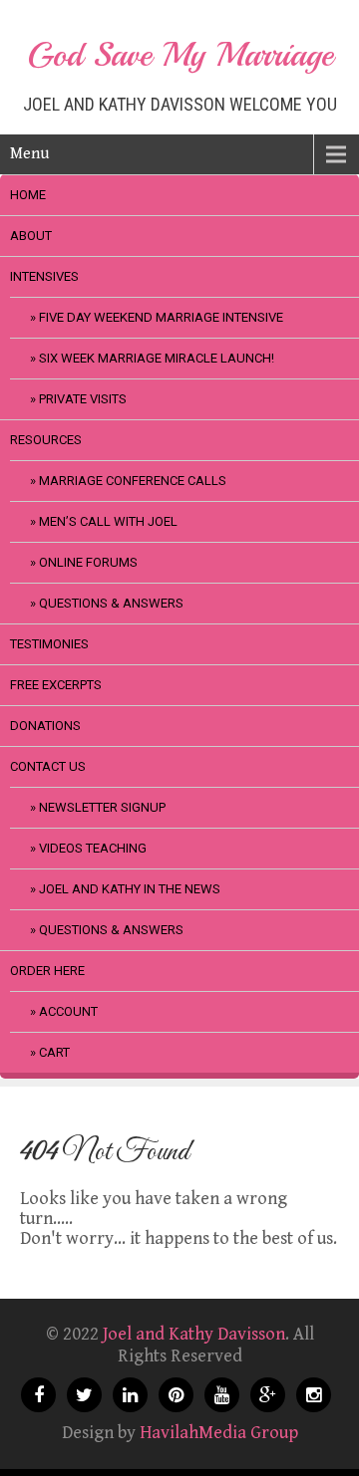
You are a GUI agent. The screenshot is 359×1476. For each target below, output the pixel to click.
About (31, 235)
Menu (29, 153)
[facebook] (38, 1394)
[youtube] (221, 1394)
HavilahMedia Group (219, 1432)
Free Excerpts (56, 684)
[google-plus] (267, 1394)
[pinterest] (176, 1394)
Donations (45, 725)
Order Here (47, 970)
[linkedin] (130, 1394)
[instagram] (313, 1394)
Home (28, 194)
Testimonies (49, 643)
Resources (46, 439)
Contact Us (48, 766)
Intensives (44, 276)
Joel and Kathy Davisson (194, 1334)
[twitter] (84, 1394)
